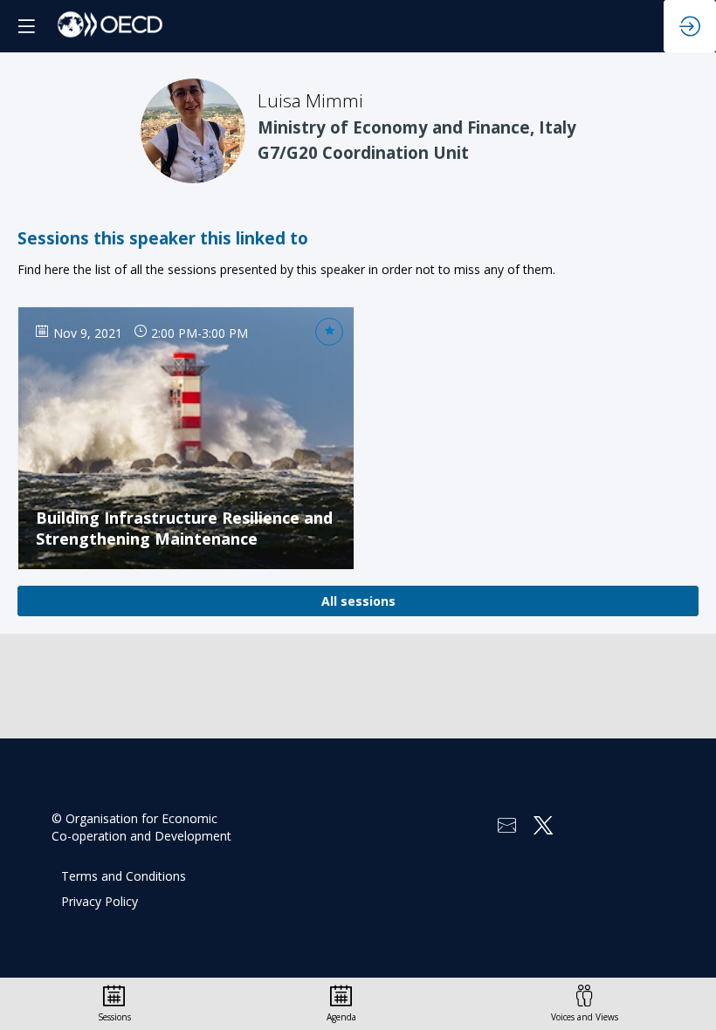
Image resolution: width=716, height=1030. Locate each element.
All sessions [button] (358, 601)
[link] (114, 1004)
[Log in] (690, 26)
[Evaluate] (329, 332)
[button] (26, 26)
